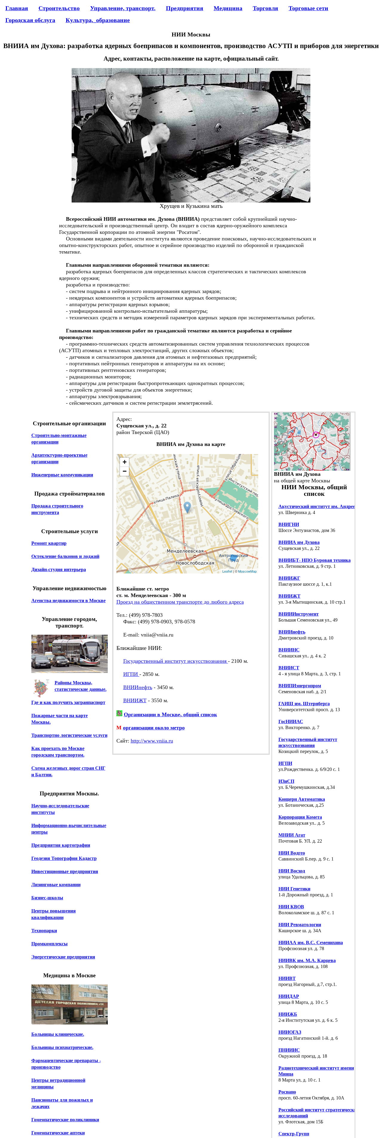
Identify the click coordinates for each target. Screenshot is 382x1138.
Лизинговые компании (56, 884)
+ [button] (125, 462)
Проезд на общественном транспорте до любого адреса (180, 602)
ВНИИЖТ (135, 700)
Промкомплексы (49, 943)
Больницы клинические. (57, 1034)
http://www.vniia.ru (152, 741)
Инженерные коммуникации (62, 475)
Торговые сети (308, 8)
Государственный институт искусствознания (175, 661)
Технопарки (44, 930)
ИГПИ (131, 674)
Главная (16, 8)
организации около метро (154, 728)
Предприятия (184, 8)
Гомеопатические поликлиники (65, 1119)
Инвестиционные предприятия (64, 871)
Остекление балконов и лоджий (65, 556)
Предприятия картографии (60, 845)
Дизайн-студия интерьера (58, 569)
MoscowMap (247, 571)
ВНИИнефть (137, 687)
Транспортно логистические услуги (69, 735)
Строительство (59, 8)
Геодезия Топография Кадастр (64, 858)
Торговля (265, 8)
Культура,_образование (98, 20)
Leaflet (227, 571)
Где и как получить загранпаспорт (68, 702)
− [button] (125, 471)
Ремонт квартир (49, 543)
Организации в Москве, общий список (170, 714)
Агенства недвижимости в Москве (68, 600)
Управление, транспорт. (122, 8)
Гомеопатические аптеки (58, 1132)
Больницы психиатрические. (62, 1047)
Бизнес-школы (47, 897)
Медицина (228, 8)
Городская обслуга (30, 20)
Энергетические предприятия (63, 956)
